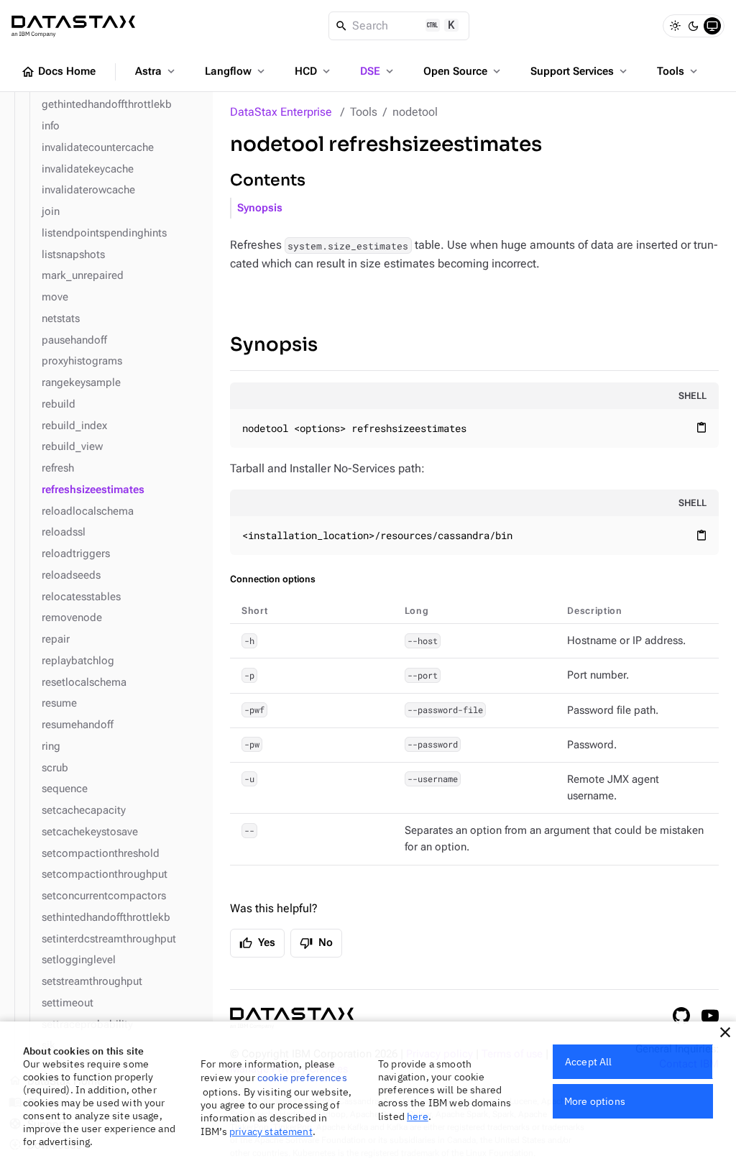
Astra (156, 71)
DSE (378, 71)
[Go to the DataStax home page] (292, 1018)
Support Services (580, 71)
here (417, 1116)
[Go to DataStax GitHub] (681, 1015)
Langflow (236, 71)
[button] (725, 1032)
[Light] (675, 26)
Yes (257, 943)
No (316, 943)
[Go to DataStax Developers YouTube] (710, 1015)
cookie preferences (302, 1077)
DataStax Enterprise (281, 112)
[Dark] (693, 26)
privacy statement (271, 1131)
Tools (678, 71)
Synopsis (259, 208)
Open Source (463, 71)
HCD (314, 71)
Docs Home (58, 72)
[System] (712, 26)
